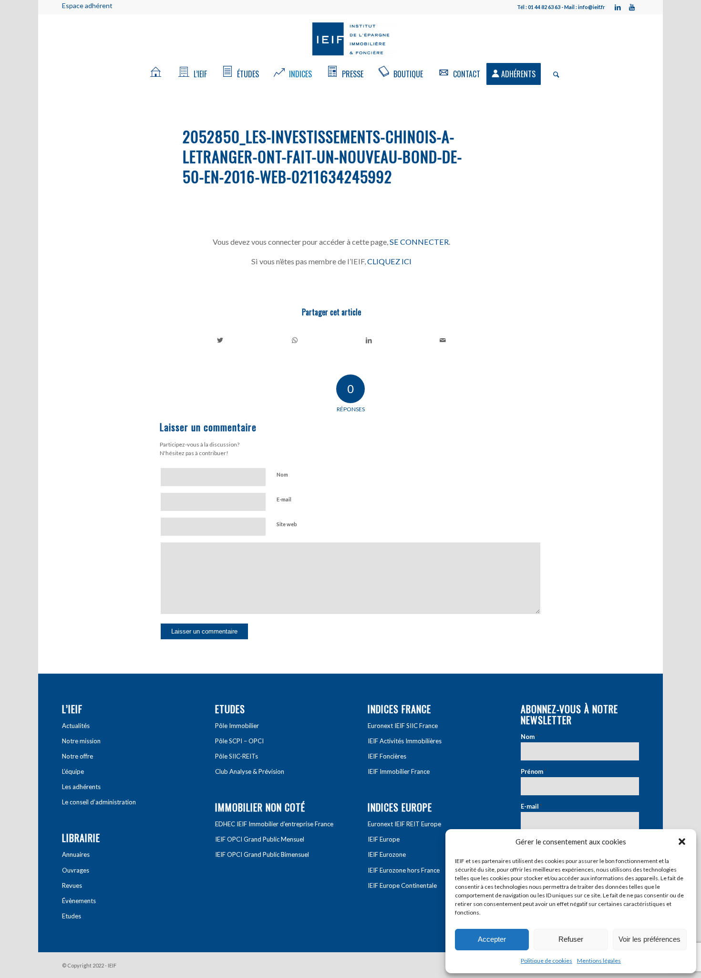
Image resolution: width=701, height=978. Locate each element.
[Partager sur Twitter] (220, 340)
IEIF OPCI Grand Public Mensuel (259, 839)
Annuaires (76, 854)
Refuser (570, 939)
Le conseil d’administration (99, 802)
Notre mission (81, 741)
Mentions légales (599, 960)
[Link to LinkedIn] (617, 7)
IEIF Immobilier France (399, 771)
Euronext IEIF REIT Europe (404, 824)
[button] (682, 841)
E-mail (284, 499)
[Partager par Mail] (443, 340)
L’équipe (73, 771)
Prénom (533, 771)
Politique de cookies (546, 960)
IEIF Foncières (387, 756)
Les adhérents (81, 787)
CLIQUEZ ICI (389, 261)
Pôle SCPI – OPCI (239, 741)
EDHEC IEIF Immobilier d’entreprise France (274, 824)
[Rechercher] (553, 74)
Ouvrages (75, 870)
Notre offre (77, 756)
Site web (287, 524)
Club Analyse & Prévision (249, 771)
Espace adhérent (87, 5)
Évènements (79, 901)
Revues (72, 885)
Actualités (76, 725)
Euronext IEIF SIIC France (403, 725)
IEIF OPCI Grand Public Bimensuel (262, 854)
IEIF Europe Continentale (402, 885)
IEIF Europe (384, 839)
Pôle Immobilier (237, 725)
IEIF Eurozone (387, 854)
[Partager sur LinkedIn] (369, 340)
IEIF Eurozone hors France (404, 870)
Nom (282, 474)
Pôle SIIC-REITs (236, 756)
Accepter (492, 939)
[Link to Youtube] (632, 7)
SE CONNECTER (419, 241)
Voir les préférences (649, 939)
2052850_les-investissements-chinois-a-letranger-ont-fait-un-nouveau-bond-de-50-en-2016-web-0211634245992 (322, 156)
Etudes (71, 916)
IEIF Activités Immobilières (405, 741)
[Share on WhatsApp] (295, 340)
